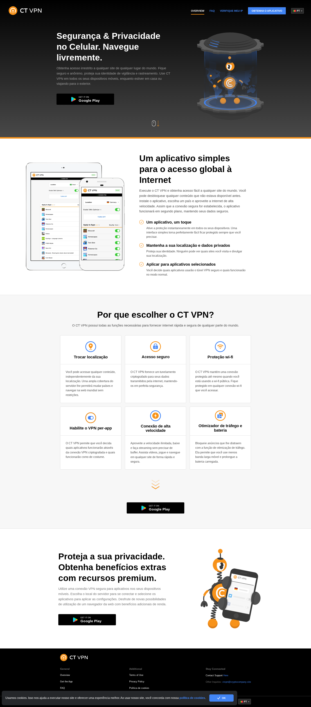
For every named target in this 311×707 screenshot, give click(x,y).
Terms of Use (136, 675)
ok (224, 698)
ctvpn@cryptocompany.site (236, 682)
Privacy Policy (136, 681)
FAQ (212, 10)
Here (225, 675)
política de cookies (192, 697)
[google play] (85, 99)
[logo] (25, 10)
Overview (65, 675)
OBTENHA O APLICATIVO (267, 10)
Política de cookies (139, 688)
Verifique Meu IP (231, 10)
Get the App (66, 681)
